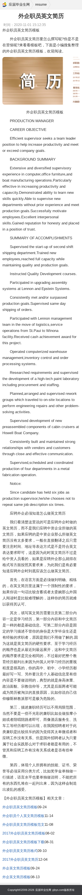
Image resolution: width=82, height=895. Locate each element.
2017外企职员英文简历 (20, 859)
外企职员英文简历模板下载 (23, 842)
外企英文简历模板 (16, 868)
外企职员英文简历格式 (19, 851)
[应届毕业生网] (4, 4)
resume (41, 4)
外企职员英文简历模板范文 (23, 824)
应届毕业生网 (19, 4)
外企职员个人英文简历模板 (23, 816)
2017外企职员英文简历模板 (23, 833)
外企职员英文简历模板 (19, 807)
